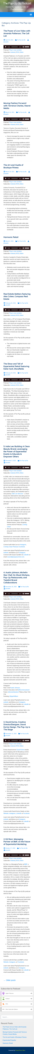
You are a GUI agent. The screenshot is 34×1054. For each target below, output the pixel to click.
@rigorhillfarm (13, 696)
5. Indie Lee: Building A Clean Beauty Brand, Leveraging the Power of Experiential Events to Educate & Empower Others (16, 451)
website (6, 552)
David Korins (21, 749)
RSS (17, 52)
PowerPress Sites (20, 1050)
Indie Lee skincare (17, 493)
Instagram (23, 544)
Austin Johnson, (15, 687)
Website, (6, 813)
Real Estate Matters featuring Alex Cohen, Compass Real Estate (17, 296)
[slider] (27, 46)
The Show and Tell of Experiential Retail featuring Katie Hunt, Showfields (16, 366)
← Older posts (9, 980)
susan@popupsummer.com (15, 557)
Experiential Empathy (9, 1040)
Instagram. (22, 552)
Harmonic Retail (10, 237)
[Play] (6, 47)
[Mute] (23, 47)
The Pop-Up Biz (21, 40)
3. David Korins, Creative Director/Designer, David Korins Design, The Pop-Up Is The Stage (16, 726)
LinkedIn (26, 554)
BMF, (25, 864)
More (21, 52)
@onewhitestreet (13, 692)
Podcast (10, 546)
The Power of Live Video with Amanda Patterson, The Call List (16, 33)
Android (12, 52)
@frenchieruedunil (23, 690)
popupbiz (7, 305)
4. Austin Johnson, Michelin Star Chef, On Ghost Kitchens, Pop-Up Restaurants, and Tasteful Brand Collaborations (16, 577)
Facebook (22, 546)
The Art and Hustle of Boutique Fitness (13, 166)
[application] (17, 47)
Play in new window (15, 50)
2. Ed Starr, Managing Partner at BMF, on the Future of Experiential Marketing (16, 841)
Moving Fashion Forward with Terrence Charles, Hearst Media (17, 105)
